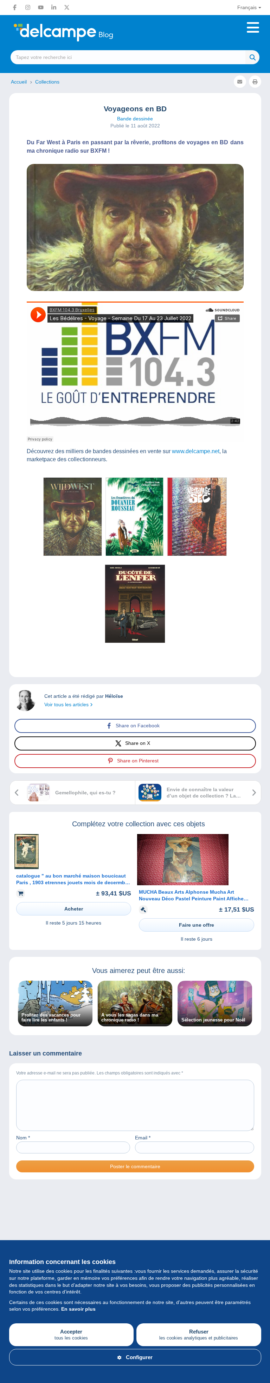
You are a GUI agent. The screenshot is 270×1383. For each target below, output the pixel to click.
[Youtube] (40, 7)
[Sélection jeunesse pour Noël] (215, 1022)
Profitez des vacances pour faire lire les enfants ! (51, 1018)
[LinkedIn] (53, 7)
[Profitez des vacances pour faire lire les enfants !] (55, 1022)
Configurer (139, 1357)
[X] (66, 7)
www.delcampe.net (195, 451)
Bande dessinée (135, 118)
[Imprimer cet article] (255, 81)
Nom (23, 1137)
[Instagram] (27, 7)
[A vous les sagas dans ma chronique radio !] (135, 1022)
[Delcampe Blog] (79, 32)
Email (142, 1137)
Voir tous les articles (67, 704)
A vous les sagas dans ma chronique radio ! (129, 1018)
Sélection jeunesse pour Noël (213, 1020)
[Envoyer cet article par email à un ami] (240, 81)
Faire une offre (196, 925)
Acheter (73, 909)
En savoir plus (78, 1309)
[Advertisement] (135, 1218)
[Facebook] (14, 7)
